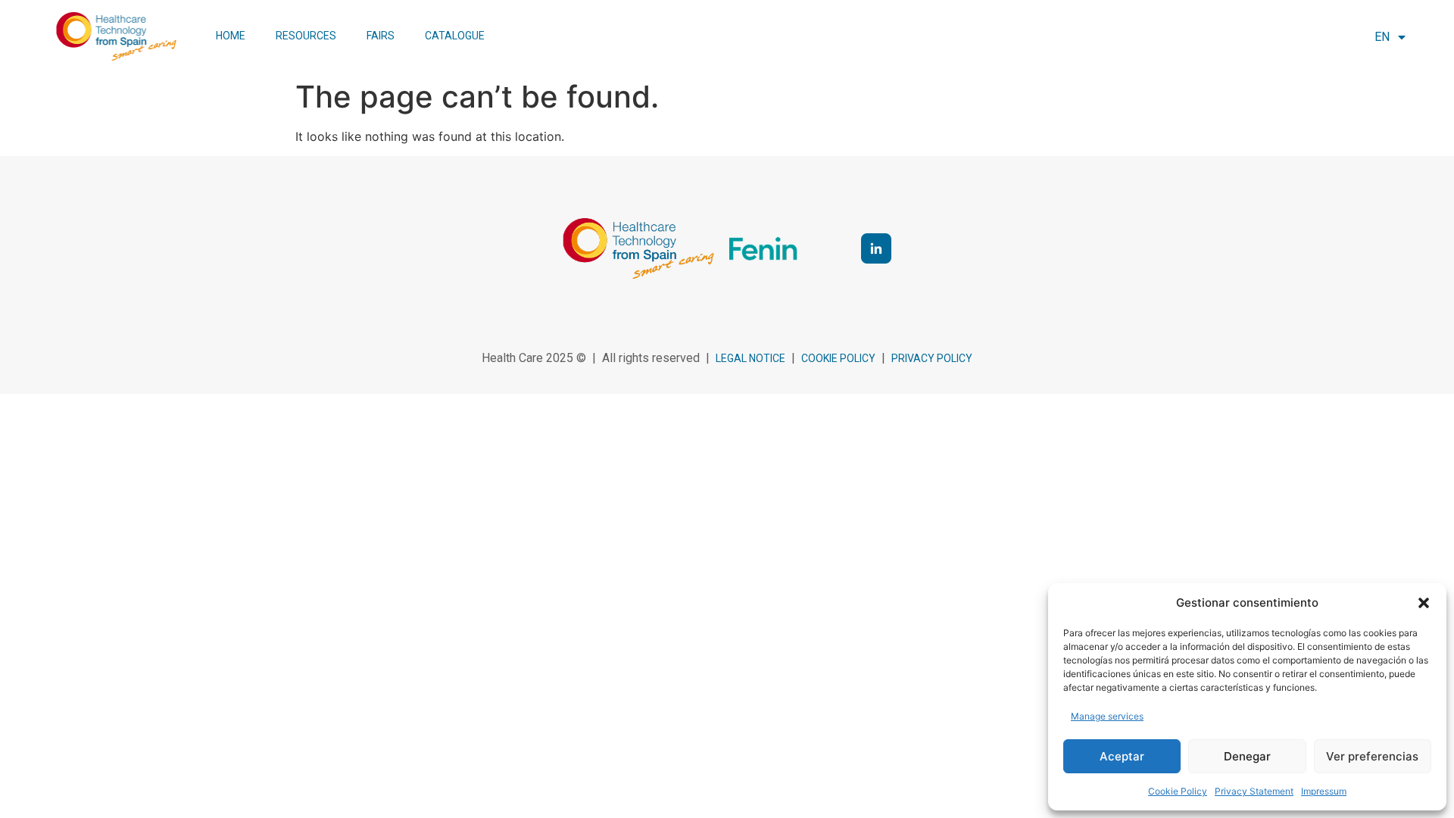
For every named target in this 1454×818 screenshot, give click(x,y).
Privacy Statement (1254, 791)
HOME (230, 36)
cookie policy (838, 358)
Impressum (1323, 791)
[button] (1423, 602)
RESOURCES (306, 36)
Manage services (1107, 716)
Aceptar (1122, 756)
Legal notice (750, 358)
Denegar (1247, 756)
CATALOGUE (455, 36)
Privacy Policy (931, 358)
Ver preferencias (1372, 756)
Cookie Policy (1177, 791)
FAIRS (381, 36)
